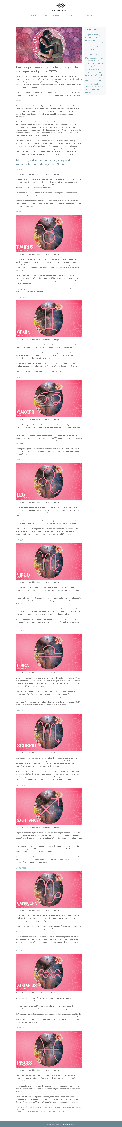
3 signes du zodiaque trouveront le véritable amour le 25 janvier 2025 (41, 1111)
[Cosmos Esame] (61, 6)
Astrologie (73, 15)
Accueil (33, 15)
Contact (89, 15)
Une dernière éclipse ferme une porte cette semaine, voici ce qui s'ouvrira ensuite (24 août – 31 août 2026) (93, 75)
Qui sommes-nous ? (52, 15)
